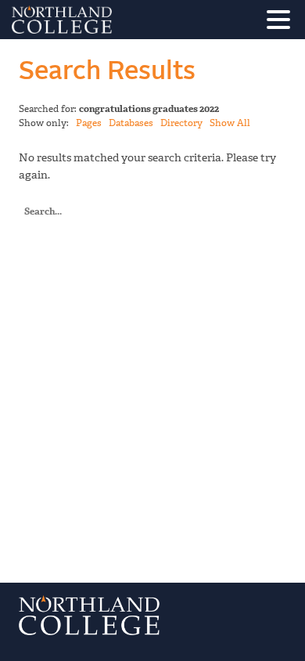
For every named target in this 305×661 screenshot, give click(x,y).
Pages (89, 123)
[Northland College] (105, 19)
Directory (181, 123)
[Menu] (282, 22)
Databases (131, 123)
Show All (230, 123)
